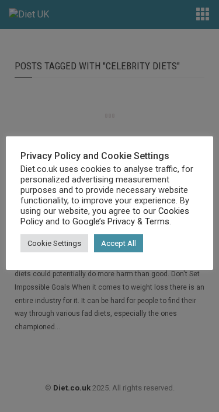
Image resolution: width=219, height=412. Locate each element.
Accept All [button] (118, 243)
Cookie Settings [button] (54, 243)
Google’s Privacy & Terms (120, 221)
